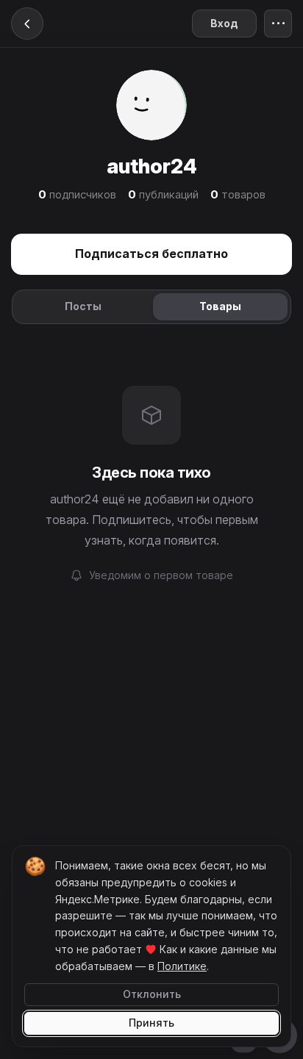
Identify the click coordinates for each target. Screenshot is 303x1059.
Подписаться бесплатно (151, 253)
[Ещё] (278, 23)
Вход (224, 23)
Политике (182, 966)
